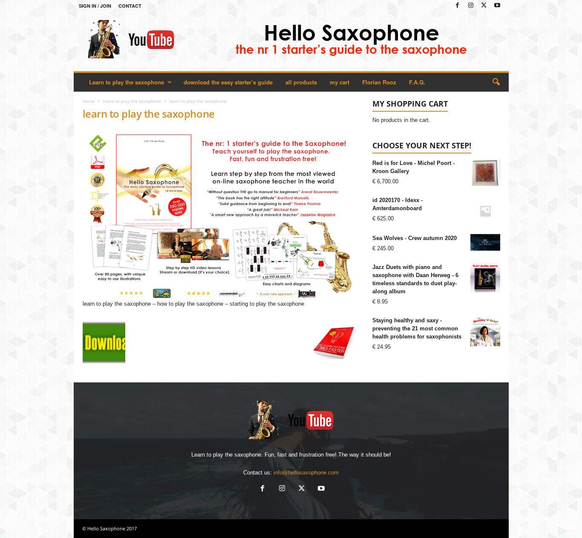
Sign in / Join (95, 6)
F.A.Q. (417, 82)
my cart (339, 82)
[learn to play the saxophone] (219, 214)
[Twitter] (484, 6)
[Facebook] (457, 6)
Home (89, 101)
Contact (129, 6)
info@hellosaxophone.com (306, 472)
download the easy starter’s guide (228, 82)
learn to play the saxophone (149, 114)
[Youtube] (497, 6)
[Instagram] (471, 6)
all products (301, 82)
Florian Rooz (379, 82)
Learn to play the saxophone (126, 82)
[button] (496, 82)
